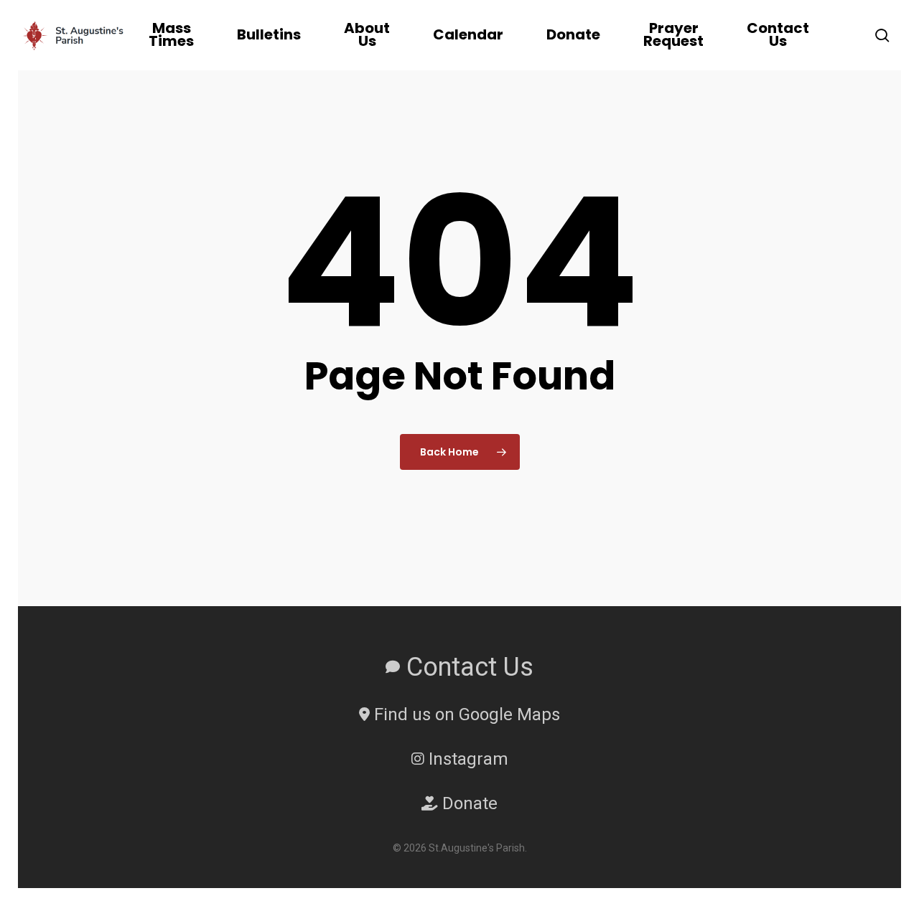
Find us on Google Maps (465, 714)
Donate (468, 803)
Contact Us (466, 667)
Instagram (466, 759)
